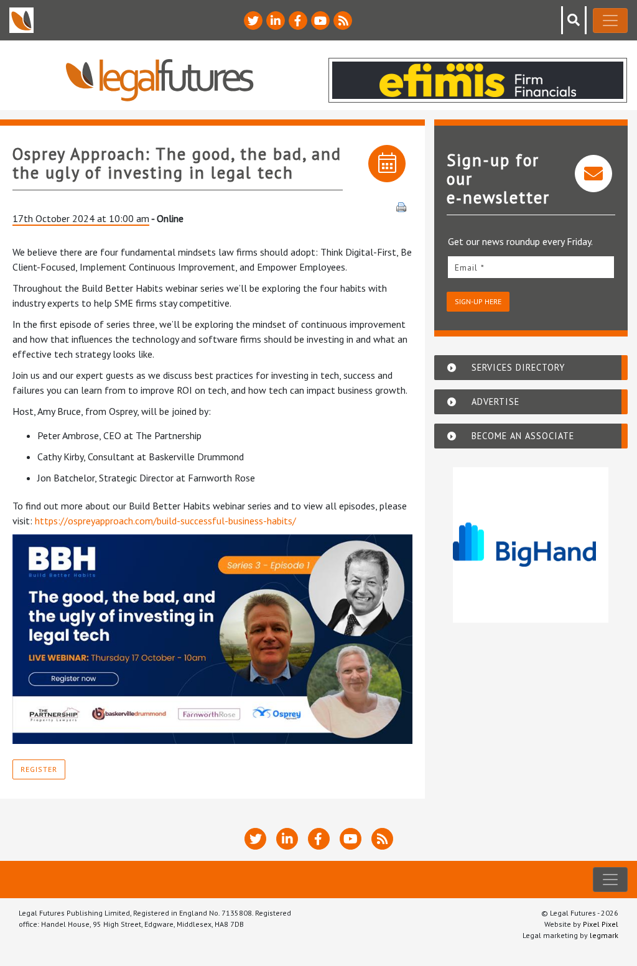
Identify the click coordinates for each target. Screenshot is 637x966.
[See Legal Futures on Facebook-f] (298, 20)
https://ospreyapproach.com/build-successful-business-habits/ (165, 520)
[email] (531, 267)
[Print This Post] (401, 206)
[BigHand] (530, 545)
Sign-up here (478, 301)
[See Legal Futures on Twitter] (253, 20)
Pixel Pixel (600, 924)
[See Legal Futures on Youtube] (320, 20)
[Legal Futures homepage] (159, 80)
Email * (470, 267)
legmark (604, 935)
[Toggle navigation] (610, 20)
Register (39, 769)
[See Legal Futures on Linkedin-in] (275, 20)
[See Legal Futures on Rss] (342, 20)
